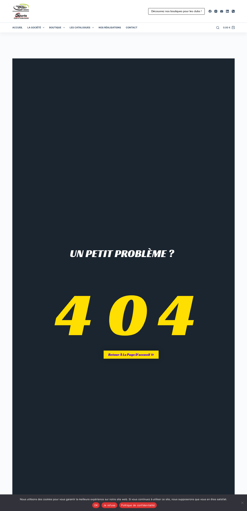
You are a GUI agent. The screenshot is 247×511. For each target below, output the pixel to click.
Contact (131, 27)
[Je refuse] (242, 503)
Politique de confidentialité (138, 505)
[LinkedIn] (227, 11)
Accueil (17, 27)
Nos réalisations (110, 27)
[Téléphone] (233, 11)
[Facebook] (210, 11)
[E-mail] (221, 11)
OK (96, 505)
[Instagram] (215, 11)
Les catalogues (80, 27)
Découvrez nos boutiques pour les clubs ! (176, 11)
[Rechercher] (217, 27)
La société (34, 27)
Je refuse (109, 505)
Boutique (55, 27)
